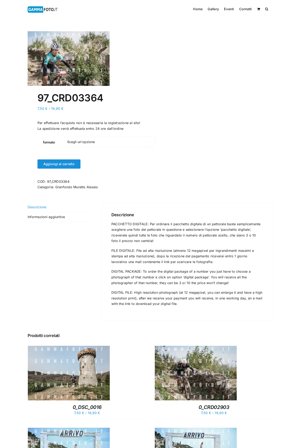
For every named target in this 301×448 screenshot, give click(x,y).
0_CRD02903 (214, 407)
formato (49, 142)
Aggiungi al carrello (59, 164)
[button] (266, 8)
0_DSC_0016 (87, 407)
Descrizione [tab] (37, 207)
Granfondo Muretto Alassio (76, 187)
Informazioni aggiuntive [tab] (46, 217)
